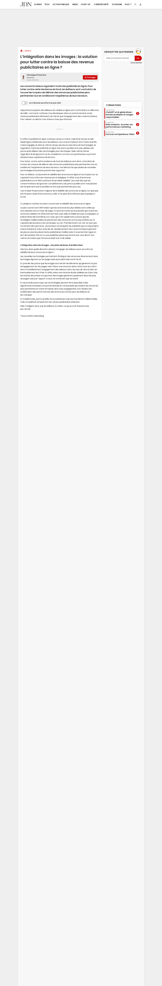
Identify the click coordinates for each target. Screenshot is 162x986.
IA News (38, 4)
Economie (117, 4)
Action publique (61, 4)
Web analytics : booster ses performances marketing (119, 125)
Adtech (28, 51)
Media (75, 4)
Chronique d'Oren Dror (36, 75)
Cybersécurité (101, 4)
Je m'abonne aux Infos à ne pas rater (45, 103)
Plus (127, 4)
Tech (46, 4)
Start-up (85, 4)
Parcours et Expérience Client (120, 133)
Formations (113, 105)
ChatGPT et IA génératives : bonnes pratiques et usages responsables (119, 113)
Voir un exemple (136, 62)
